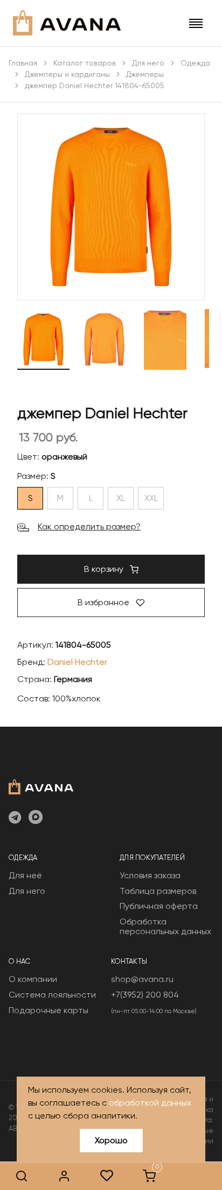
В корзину (105, 569)
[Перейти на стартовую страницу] (67, 22)
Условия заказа (150, 875)
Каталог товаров (84, 63)
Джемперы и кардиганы (67, 74)
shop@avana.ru (142, 979)
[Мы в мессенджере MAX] (36, 818)
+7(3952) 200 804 (145, 995)
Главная (23, 63)
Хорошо (111, 1140)
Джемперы (145, 74)
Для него (148, 63)
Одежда (195, 63)
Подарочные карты (48, 1010)
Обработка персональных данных (165, 926)
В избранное (104, 602)
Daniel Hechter (77, 662)
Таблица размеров (158, 891)
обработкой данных (150, 1103)
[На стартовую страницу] (41, 785)
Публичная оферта (159, 906)
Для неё (25, 875)
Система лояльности (52, 995)
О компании (33, 979)
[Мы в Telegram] (15, 818)
